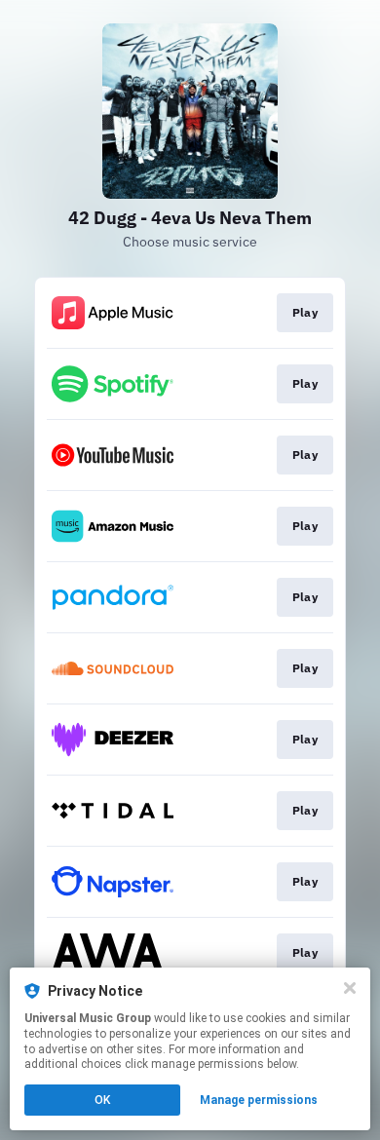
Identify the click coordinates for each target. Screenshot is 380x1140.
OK (102, 1100)
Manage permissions (259, 1100)
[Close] (349, 988)
